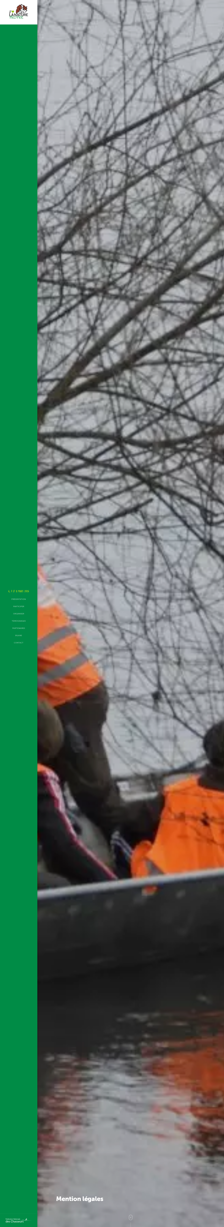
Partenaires (18, 628)
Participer (18, 606)
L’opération (6, 604)
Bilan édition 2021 (9, 598)
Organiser (18, 614)
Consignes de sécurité (12, 612)
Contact (18, 643)
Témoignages (19, 621)
